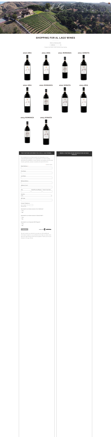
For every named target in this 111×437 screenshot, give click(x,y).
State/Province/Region (36, 189)
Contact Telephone (25, 203)
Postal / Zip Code (47, 189)
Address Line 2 (24, 185)
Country (23, 194)
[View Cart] (109, 3)
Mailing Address (24, 180)
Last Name (23, 175)
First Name (23, 171)
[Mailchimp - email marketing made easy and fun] (45, 229)
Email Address (24, 166)
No (22, 212)
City (22, 189)
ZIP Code (23, 198)
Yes (23, 210)
